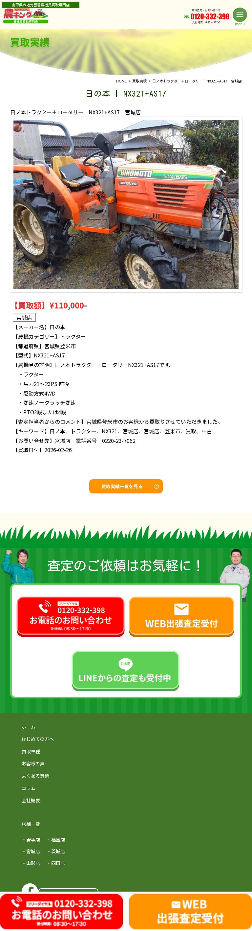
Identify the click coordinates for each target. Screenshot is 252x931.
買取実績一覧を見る (122, 486)
